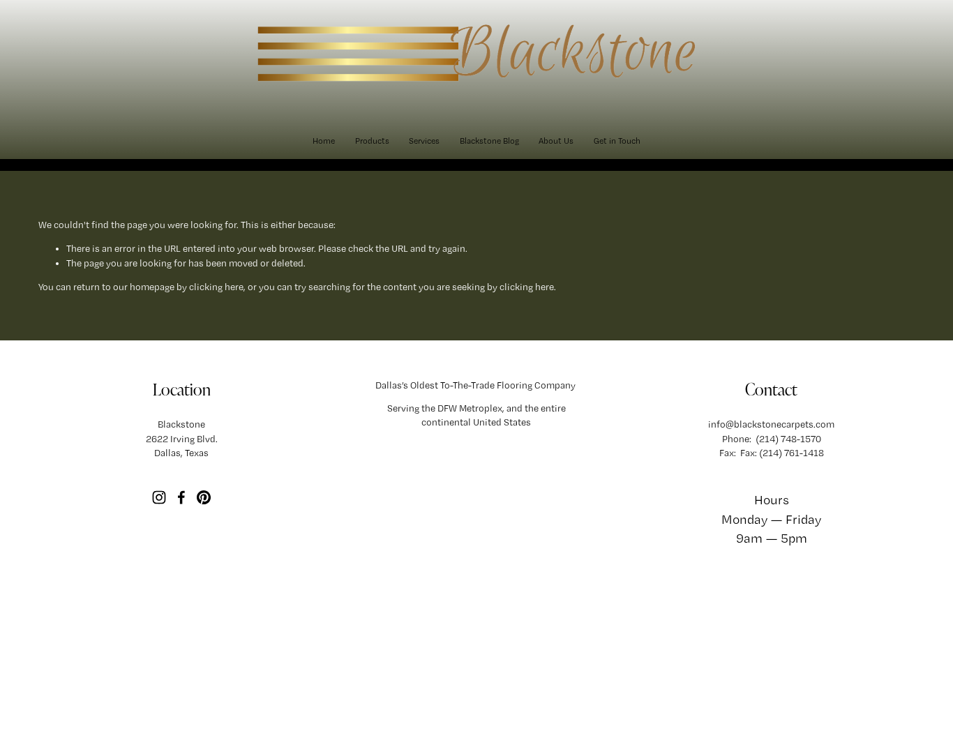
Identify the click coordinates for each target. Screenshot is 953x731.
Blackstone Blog (489, 141)
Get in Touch (617, 141)
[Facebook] (181, 497)
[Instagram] (159, 497)
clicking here (216, 286)
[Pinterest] (204, 497)
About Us (556, 141)
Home (324, 141)
